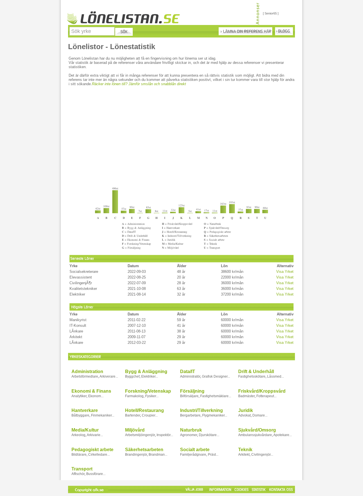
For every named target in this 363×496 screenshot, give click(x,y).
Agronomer (188, 435)
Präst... (213, 455)
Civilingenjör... (262, 455)
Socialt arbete (195, 449)
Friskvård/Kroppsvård (262, 391)
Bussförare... (95, 474)
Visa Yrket (285, 271)
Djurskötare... (209, 435)
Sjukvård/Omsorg (257, 430)
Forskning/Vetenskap (148, 391)
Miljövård (135, 430)
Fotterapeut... (266, 396)
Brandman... (158, 455)
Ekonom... (96, 396)
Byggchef (132, 376)
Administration (87, 371)
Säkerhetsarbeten (144, 449)
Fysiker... (152, 396)
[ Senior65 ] (270, 13)
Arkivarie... (95, 435)
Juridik (245, 410)
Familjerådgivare (193, 455)
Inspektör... (165, 435)
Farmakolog (134, 396)
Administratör (190, 376)
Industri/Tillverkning (201, 410)
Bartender (132, 415)
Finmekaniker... (102, 415)
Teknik (245, 449)
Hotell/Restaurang (144, 410)
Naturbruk (191, 430)
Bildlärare (78, 455)
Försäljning (192, 391)
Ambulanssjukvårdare (255, 435)
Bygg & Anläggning (146, 371)
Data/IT (187, 371)
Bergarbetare (190, 415)
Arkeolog (78, 435)
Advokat (244, 415)
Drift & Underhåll (256, 371)
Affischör (78, 474)
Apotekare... (282, 435)
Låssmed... (275, 376)
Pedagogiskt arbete (92, 449)
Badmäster (246, 396)
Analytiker (78, 396)
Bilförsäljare (189, 396)
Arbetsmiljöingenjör (140, 435)
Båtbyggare (80, 415)
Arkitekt (244, 455)
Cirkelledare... (99, 455)
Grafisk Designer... (216, 376)
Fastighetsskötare (251, 376)
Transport (81, 468)
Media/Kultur (85, 430)
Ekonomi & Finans (91, 391)
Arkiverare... (109, 376)
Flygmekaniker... (214, 415)
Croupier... (150, 415)
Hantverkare (84, 410)
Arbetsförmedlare (84, 376)
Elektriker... (149, 376)
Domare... (259, 415)
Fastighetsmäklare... (215, 396)
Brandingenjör (136, 455)
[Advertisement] (182, 137)
